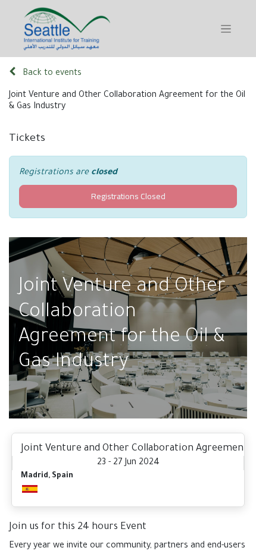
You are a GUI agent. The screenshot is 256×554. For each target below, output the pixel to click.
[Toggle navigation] (226, 28)
